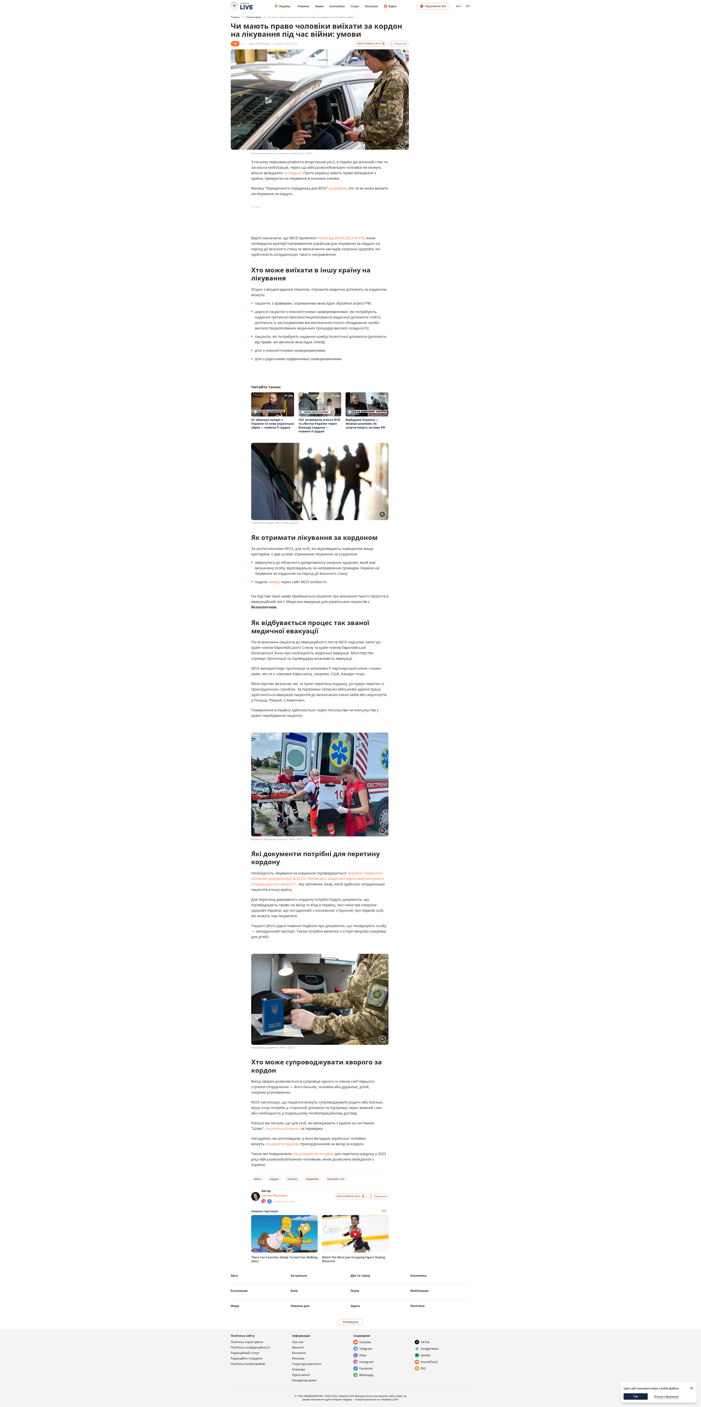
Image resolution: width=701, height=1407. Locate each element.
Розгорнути (350, 1322)
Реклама (298, 1358)
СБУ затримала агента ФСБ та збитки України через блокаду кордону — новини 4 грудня (319, 425)
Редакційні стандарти (246, 1358)
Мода (235, 1306)
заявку (274, 581)
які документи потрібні (314, 1153)
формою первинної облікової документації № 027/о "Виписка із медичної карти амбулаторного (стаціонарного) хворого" (317, 879)
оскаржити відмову (282, 1143)
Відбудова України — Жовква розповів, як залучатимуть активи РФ (365, 423)
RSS (423, 1368)
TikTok (425, 1342)
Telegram (365, 1349)
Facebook (366, 1368)
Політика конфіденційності (250, 1347)
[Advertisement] (317, 218)
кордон (274, 1179)
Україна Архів (253, 17)
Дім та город (360, 1276)
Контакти (299, 1353)
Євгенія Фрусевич (274, 1195)
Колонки (371, 6)
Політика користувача (247, 1342)
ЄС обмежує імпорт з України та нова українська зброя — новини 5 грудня (272, 423)
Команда (298, 1369)
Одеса (355, 1306)
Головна (235, 17)
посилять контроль (283, 1128)
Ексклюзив (239, 1291)
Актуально (299, 1276)
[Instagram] (263, 1201)
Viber (363, 1355)
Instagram (366, 1362)
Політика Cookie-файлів (248, 1364)
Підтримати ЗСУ (435, 6)
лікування (312, 1179)
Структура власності (306, 1364)
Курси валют (301, 1375)
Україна (284, 6)
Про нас (298, 1342)
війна (257, 1179)
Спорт (354, 6)
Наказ (322, 237)
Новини (303, 6)
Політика (417, 1306)
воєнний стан (335, 1179)
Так (635, 1396)
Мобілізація (419, 1291)
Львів (354, 1291)
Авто (234, 1276)
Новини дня (300, 1306)
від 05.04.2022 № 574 (346, 237)
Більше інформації (666, 1396)
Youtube (365, 1342)
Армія (319, 6)
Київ (294, 1291)
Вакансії (298, 1347)
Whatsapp (366, 1375)
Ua (457, 6)
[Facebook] (269, 1201)
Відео (392, 6)
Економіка (337, 6)
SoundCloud (429, 1362)
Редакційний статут (245, 1353)
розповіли (338, 188)
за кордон (292, 172)
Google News (430, 1349)
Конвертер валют (304, 1380)
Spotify (425, 1355)
